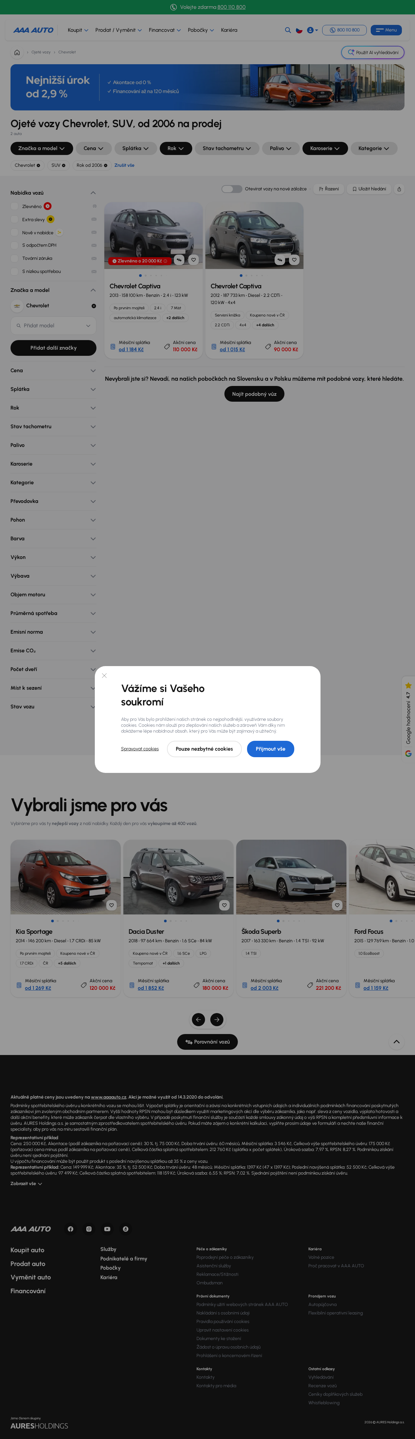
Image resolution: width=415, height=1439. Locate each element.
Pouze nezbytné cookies (204, 749)
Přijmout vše (270, 749)
